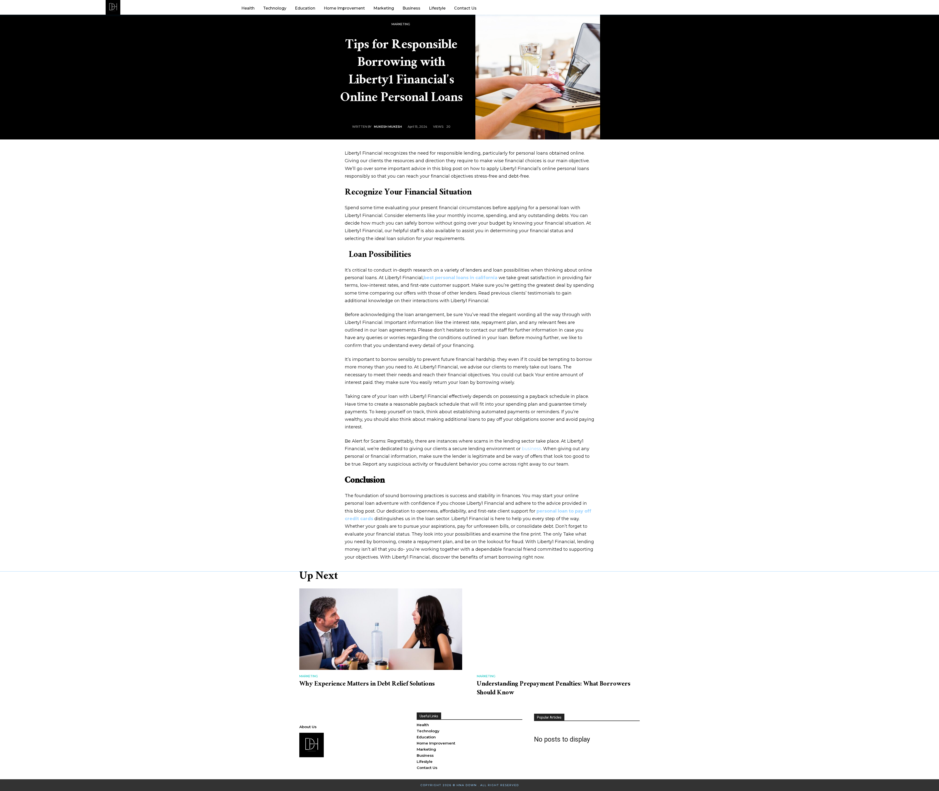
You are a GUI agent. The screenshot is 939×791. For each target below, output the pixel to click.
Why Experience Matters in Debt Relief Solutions (367, 684)
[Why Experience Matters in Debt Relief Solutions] (380, 629)
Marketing (400, 24)
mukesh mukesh (388, 126)
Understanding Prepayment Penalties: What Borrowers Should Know (553, 689)
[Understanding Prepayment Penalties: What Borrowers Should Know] (558, 629)
